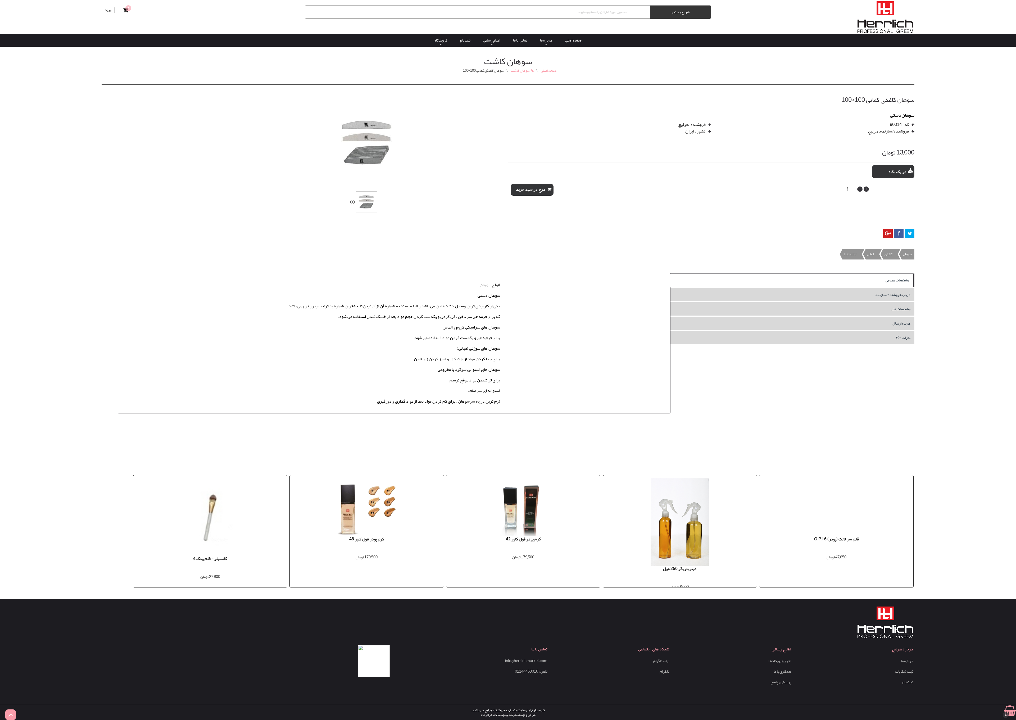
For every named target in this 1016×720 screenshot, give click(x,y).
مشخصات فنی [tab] (900, 309)
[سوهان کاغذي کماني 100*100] (352, 201)
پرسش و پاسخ (780, 682)
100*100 (850, 254)
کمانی (870, 254)
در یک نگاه (897, 171)
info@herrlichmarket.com (526, 661)
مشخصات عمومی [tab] (897, 280)
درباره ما (546, 40)
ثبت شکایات (904, 671)
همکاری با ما (782, 671)
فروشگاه (440, 40)
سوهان (907, 254)
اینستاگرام (661, 661)
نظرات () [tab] (903, 337)
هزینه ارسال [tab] (901, 323)
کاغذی (888, 254)
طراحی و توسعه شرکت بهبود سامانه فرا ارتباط (508, 715)
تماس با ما (520, 40)
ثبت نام (465, 40)
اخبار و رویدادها (779, 661)
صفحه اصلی (573, 40)
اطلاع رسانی (491, 40)
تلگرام (664, 671)
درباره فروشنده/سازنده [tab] (893, 294)
